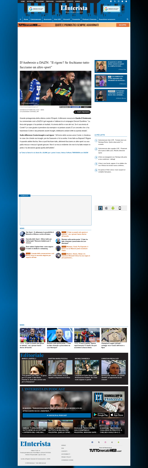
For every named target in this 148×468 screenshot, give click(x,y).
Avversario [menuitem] (48, 19)
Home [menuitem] (26, 19)
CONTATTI (70, 1)
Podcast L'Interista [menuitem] (89, 19)
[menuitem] (20, 19)
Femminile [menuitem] (76, 19)
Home (23, 1)
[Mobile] (119, 208)
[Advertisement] (111, 296)
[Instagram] (118, 1)
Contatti (64, 451)
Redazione (40, 1)
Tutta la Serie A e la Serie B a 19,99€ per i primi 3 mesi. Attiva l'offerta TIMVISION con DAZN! (54, 152)
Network (30, 1)
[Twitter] (114, 1)
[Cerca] (127, 19)
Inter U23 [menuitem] (57, 19)
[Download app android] (126, 1)
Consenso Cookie (67, 460)
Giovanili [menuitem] (66, 19)
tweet (85, 107)
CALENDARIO (60, 1)
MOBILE (77, 1)
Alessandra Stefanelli (29, 111)
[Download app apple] (122, 1)
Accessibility (65, 454)
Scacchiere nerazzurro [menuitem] (107, 19)
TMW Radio (50, 1)
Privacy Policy (66, 457)
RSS (62, 448)
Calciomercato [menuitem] (36, 19)
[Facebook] (111, 1)
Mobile (63, 445)
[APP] (100, 208)
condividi (75, 107)
